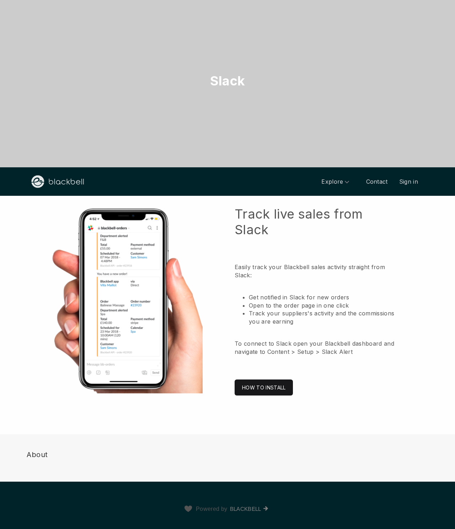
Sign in (408, 181)
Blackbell (245, 509)
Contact (377, 181)
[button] (227, 300)
